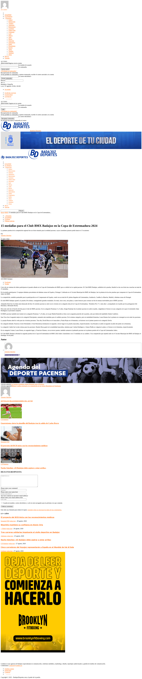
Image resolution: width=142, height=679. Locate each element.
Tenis (10, 49)
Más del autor (27, 401)
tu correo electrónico (25, 76)
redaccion (13, 521)
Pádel (10, 44)
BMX (6, 212)
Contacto (8, 96)
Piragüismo (12, 46)
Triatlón (11, 51)
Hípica (11, 35)
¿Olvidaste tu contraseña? (8, 71)
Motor (10, 39)
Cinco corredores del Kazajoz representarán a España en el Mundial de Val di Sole (37, 547)
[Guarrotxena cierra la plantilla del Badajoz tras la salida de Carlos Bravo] (11, 418)
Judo (10, 37)
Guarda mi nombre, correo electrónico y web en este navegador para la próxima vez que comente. (33, 503)
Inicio (2, 212)
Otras (10, 55)
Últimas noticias (9, 221)
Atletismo (11, 25)
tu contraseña (23, 67)
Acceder (8, 89)
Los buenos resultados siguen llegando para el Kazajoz (27, 384)
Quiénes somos (10, 93)
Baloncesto (12, 22)
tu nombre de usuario (25, 65)
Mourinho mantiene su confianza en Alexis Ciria (22, 525)
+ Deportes (8, 18)
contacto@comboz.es (15, 665)
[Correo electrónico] (19, 355)
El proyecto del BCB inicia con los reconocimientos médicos (24, 446)
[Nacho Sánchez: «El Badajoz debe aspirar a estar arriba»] (11, 462)
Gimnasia (11, 32)
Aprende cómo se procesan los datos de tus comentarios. (44, 510)
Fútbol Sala (12, 30)
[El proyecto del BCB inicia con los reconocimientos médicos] (11, 440)
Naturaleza (12, 42)
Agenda (7, 58)
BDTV (7, 56)
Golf (10, 34)
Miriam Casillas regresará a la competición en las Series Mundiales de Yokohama (36, 386)
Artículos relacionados (11, 401)
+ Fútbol (3, 528)
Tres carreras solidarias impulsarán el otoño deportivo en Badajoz (30, 532)
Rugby (11, 48)
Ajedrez (11, 23)
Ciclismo (11, 28)
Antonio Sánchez (6, 235)
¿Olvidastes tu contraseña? (9, 111)
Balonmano (12, 27)
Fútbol (10, 20)
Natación (11, 41)
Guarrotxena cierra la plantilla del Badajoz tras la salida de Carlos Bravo (30, 423)
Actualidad (8, 15)
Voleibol (11, 53)
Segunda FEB (5, 442)
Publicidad (9, 95)
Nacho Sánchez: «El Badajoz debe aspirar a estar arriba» (23, 468)
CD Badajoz (8, 16)
